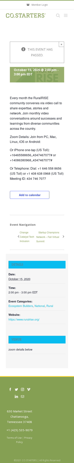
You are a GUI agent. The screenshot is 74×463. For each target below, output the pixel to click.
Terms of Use (14, 437)
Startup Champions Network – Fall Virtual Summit (47, 237)
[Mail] (22, 396)
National (40, 306)
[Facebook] (10, 389)
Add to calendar (29, 195)
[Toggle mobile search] (58, 15)
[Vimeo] (28, 389)
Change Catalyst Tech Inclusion (27, 236)
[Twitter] (16, 389)
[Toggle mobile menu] (66, 15)
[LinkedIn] (16, 396)
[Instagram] (22, 389)
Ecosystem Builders (20, 306)
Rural (49, 306)
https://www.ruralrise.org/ (23, 319)
